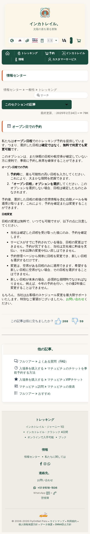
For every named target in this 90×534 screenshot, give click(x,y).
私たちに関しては (55, 456)
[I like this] (57, 321)
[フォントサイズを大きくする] (63, 40)
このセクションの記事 (20, 104)
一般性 (30, 89)
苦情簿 (45, 497)
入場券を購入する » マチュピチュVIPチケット (51, 379)
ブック (62, 437)
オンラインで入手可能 (41, 437)
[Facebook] (41, 463)
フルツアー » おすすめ (34, 393)
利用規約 (72, 521)
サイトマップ (57, 521)
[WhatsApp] (49, 463)
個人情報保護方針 (28, 524)
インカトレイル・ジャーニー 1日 (45, 426)
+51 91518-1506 (47, 487)
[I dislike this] (75, 321)
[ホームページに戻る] (7, 53)
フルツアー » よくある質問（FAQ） (43, 361)
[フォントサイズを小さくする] (65, 40)
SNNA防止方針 (63, 524)
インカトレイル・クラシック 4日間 (47, 432)
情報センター (12, 89)
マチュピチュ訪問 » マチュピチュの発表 (47, 386)
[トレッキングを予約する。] (79, 40)
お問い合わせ (75, 299)
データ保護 (46, 524)
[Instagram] (45, 463)
